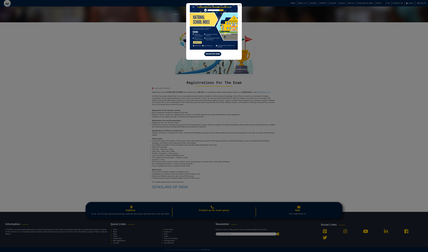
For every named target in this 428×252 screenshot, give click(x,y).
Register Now (213, 54)
